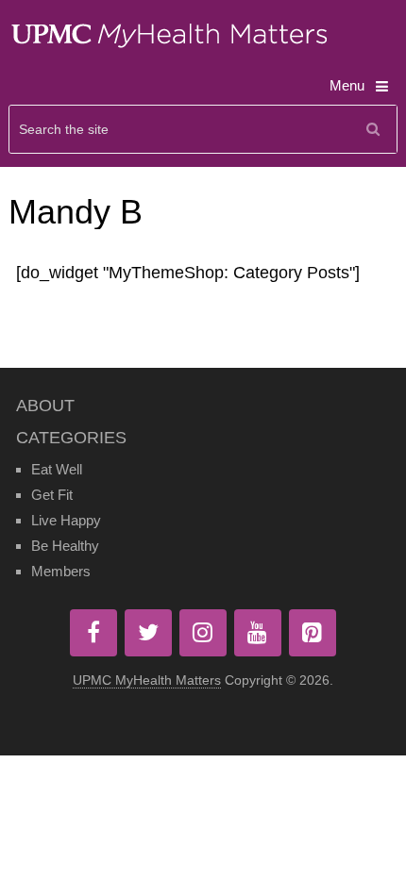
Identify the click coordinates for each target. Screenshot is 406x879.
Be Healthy (65, 546)
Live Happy (66, 520)
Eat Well (56, 469)
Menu (347, 85)
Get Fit (52, 495)
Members (61, 571)
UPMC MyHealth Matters (147, 680)
